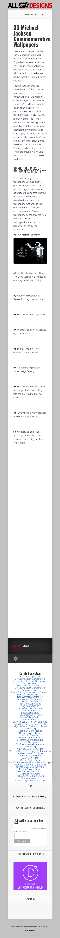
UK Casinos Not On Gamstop (30, 679)
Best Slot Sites (30, 710)
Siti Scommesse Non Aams (30, 744)
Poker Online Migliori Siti (30, 771)
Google (15, 658)
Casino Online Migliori (30, 733)
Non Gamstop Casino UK (30, 694)
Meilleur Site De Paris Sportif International (30, 751)
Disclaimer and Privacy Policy (31, 796)
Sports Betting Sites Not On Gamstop (30, 692)
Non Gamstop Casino (30, 676)
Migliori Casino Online (30, 737)
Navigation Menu (31, 14)
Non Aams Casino (30, 706)
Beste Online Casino (30, 717)
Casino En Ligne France (30, 730)
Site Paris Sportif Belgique (30, 740)
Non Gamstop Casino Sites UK (30, 724)
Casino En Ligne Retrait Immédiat (30, 780)
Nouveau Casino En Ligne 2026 (30, 764)
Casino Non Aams (30, 778)
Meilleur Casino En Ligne (30, 715)
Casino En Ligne (30, 690)
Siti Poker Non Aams (30, 773)
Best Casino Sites (30, 712)
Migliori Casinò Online (30, 769)
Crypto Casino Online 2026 (30, 767)
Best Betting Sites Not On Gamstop (30, 681)
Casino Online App (30, 742)
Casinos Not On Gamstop (30, 699)
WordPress (30, 930)
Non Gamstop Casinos (30, 708)
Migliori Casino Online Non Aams (30, 726)
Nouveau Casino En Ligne (30, 749)
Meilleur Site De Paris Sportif (30, 776)
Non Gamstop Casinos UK (30, 685)
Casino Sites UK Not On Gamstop (30, 721)
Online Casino (30, 683)
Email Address (21, 831)
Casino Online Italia (30, 760)
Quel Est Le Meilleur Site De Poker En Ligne (30, 762)
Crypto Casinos (30, 735)
